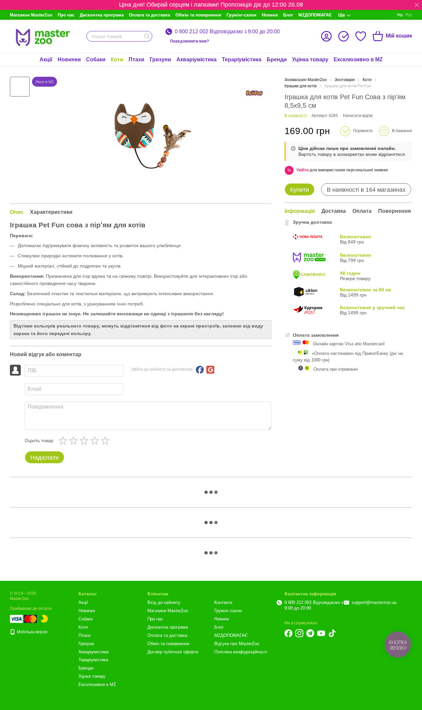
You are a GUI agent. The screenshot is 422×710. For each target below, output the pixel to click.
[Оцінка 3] (85, 440)
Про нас (66, 15)
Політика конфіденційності (240, 651)
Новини (270, 15)
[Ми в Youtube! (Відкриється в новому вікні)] (321, 633)
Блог (288, 15)
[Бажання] (360, 36)
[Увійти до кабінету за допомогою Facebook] (200, 370)
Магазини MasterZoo (31, 15)
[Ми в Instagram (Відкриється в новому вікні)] (299, 633)
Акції (46, 59)
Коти (117, 59)
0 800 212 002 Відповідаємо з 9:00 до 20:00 (227, 31)
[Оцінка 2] (75, 440)
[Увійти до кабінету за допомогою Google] (210, 370)
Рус (409, 15)
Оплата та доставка (149, 15)
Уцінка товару (310, 59)
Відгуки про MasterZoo (236, 643)
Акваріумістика (196, 59)
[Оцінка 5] (106, 440)
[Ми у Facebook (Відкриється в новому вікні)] (288, 633)
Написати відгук (358, 115)
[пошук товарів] (147, 36)
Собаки (96, 59)
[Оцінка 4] (96, 440)
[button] (417, 5)
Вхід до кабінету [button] (163, 602)
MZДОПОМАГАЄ (315, 15)
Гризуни (160, 59)
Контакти (223, 602)
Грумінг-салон (241, 15)
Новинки (69, 59)
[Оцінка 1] (64, 440)
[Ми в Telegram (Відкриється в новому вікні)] (310, 633)
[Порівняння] (343, 36)
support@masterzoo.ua (374, 602)
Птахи (136, 59)
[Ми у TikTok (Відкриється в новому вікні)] (332, 633)
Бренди (277, 59)
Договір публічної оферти (172, 651)
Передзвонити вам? (189, 41)
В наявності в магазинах (366, 189)
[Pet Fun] (254, 93)
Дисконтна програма (102, 15)
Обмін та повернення (198, 15)
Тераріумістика (241, 59)
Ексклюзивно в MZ (358, 59)
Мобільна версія (31, 632)
